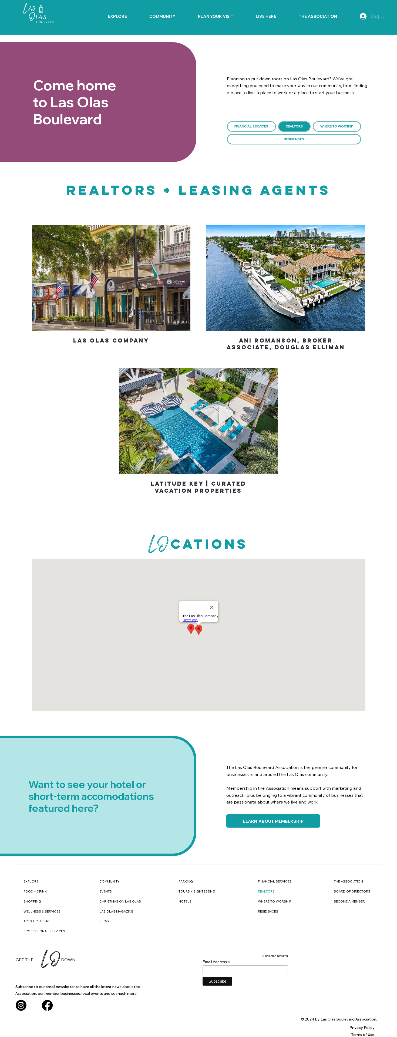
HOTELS (185, 901)
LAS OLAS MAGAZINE (116, 911)
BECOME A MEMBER (349, 901)
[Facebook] (47, 1005)
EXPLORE (30, 881)
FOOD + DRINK (35, 891)
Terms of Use (362, 1034)
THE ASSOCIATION (348, 881)
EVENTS (105, 891)
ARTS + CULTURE (36, 921)
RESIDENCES (268, 911)
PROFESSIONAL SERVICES (44, 931)
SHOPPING (32, 901)
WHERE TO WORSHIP (274, 901)
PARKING (186, 881)
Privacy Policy (362, 1027)
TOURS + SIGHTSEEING (197, 891)
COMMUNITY (109, 881)
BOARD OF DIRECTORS (352, 891)
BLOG (104, 921)
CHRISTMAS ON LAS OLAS (120, 901)
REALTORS (266, 891)
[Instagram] (21, 1005)
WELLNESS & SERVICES (41, 911)
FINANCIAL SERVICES (274, 881)
